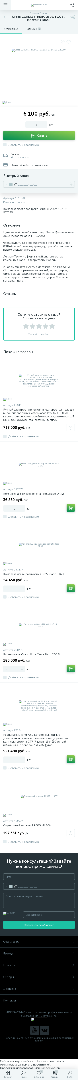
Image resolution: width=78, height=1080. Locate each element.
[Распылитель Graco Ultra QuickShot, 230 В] (39, 625)
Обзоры (8, 977)
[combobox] (10, 184)
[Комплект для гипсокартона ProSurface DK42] (39, 465)
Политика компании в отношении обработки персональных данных (39, 1039)
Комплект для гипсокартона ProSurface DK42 (33, 493)
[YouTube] (34, 1030)
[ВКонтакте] (44, 1030)
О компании (11, 941)
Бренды (8, 953)
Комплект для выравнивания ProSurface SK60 (33, 574)
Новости (9, 965)
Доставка (9, 988)
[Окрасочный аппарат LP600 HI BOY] (39, 796)
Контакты (9, 1000)
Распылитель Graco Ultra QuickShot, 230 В (31, 654)
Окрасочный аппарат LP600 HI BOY (27, 825)
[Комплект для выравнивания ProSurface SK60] (39, 545)
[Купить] (71, 508)
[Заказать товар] (71, 427)
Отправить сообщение (39, 925)
